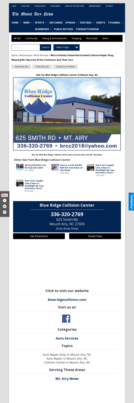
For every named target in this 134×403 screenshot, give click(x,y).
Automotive (26, 55)
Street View (95, 236)
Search (45, 47)
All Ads (17, 38)
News (26, 22)
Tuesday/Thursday (87, 29)
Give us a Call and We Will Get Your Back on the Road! (71, 168)
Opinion (70, 22)
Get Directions (39, 236)
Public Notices (63, 29)
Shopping (76, 38)
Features (85, 22)
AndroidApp (95, 6)
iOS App (109, 6)
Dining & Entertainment (54, 38)
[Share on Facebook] (4, 200)
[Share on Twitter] (4, 206)
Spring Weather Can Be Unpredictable (35, 166)
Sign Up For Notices (74, 6)
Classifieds (39, 6)
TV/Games (114, 22)
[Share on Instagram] (4, 212)
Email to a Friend (65, 66)
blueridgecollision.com (67, 300)
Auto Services (41, 55)
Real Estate (92, 38)
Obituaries (56, 22)
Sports (39, 22)
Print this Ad (42, 66)
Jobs (13, 6)
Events (100, 22)
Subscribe (55, 6)
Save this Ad (21, 66)
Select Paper (62, 47)
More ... (106, 38)
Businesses (42, 29)
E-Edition (25, 6)
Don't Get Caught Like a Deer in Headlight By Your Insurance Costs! (105, 169)
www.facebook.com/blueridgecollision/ (66, 319)
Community (31, 38)
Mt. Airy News (67, 378)
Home (15, 22)
